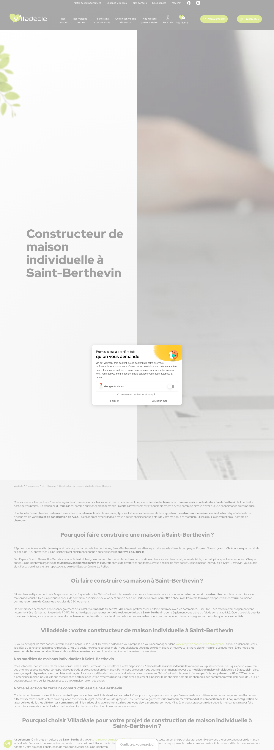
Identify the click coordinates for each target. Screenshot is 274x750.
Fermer (114, 400)
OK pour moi (159, 400)
